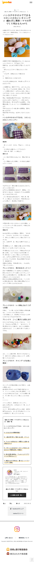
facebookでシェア (18, 508)
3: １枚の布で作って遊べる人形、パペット (16, 437)
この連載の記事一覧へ (16, 495)
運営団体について (24, 537)
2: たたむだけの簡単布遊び (12, 432)
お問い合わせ (9, 537)
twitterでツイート (18, 513)
